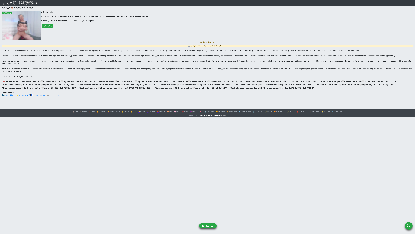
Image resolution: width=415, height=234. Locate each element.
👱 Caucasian (101, 112)
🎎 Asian (75, 112)
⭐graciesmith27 (23, 95)
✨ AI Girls (268, 112)
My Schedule (47, 26)
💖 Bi (201, 112)
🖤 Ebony (83, 112)
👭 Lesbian (193, 112)
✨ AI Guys (290, 112)
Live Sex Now (208, 226)
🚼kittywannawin (38, 95)
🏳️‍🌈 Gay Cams (220, 112)
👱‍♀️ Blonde (141, 112)
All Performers (218, 115)
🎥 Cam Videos (314, 112)
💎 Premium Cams (245, 112)
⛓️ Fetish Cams (258, 112)
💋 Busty (185, 112)
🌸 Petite (177, 112)
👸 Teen (133, 112)
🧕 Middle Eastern (114, 112)
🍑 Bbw (169, 112)
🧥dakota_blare (8, 95)
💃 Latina (92, 112)
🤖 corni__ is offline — (207, 46)
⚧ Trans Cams (232, 112)
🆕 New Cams (209, 112)
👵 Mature (125, 112)
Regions (201, 115)
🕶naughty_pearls (54, 95)
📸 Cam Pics (326, 112)
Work (205, 115)
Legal (224, 115)
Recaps (210, 115)
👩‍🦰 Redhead (161, 112)
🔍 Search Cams (337, 112)
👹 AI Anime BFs (301, 112)
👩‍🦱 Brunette (151, 112)
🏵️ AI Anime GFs (279, 112)
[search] (409, 226)
